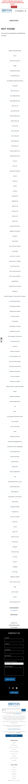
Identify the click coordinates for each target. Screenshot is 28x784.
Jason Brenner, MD (15, 111)
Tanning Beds (15, 321)
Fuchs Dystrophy (15, 552)
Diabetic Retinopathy (15, 396)
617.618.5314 (18, 732)
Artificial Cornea (15, 536)
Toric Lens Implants (15, 376)
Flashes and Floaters (15, 436)
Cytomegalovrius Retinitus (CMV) (15, 416)
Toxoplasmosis (14, 511)
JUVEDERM (15, 567)
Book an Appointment (15, 602)
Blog (15, 587)
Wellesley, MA (15, 201)
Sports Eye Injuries (15, 316)
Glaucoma (14, 521)
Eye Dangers (15, 251)
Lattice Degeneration (15, 451)
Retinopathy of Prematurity (14, 496)
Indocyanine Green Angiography (15, 446)
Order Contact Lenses (15, 582)
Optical (15, 176)
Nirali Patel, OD (15, 146)
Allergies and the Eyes (15, 231)
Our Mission (15, 86)
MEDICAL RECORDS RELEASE (15, 50)
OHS (15, 476)
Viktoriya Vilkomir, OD (15, 151)
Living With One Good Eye (15, 286)
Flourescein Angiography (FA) (15, 441)
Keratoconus (15, 541)
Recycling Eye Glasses (15, 306)
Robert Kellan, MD (15, 121)
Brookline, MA (15, 196)
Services (15, 161)
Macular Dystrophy (14, 456)
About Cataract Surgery (15, 361)
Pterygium (15, 546)
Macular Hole (15, 466)
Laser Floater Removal (15, 60)
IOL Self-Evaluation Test (15, 356)
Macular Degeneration (15, 401)
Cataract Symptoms (15, 351)
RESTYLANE (15, 572)
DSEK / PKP (15, 531)
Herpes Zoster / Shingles (15, 261)
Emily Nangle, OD (15, 141)
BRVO (15, 411)
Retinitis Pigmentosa (15, 486)
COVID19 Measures (15, 76)
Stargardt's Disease (15, 506)
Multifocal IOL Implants (15, 371)
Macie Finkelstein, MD (15, 116)
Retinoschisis (15, 501)
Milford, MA (14, 221)
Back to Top (14, 735)
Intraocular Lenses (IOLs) (15, 366)
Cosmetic (15, 557)
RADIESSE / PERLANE (15, 577)
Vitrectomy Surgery (15, 516)
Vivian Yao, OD (14, 106)
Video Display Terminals (15, 326)
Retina (14, 391)
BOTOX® (15, 562)
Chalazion (15, 236)
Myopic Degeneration (15, 471)
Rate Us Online (14, 592)
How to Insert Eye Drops (14, 271)
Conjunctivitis (15, 241)
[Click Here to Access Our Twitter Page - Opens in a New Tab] (13, 688)
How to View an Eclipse (15, 276)
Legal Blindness (14, 281)
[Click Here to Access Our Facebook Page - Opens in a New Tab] (9, 688)
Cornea (15, 526)
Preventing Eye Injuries (15, 301)
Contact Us (15, 181)
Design (15, 65)
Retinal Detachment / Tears (15, 481)
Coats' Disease (14, 421)
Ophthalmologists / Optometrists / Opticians (15, 296)
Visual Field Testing (14, 341)
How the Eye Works (14, 266)
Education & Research (15, 171)
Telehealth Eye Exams (15, 71)
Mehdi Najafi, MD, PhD (15, 101)
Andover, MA (15, 216)
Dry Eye (15, 597)
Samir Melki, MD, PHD (15, 96)
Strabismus (15, 291)
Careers (15, 186)
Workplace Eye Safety (15, 331)
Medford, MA (15, 206)
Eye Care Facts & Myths (15, 246)
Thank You (14, 166)
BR (14, 406)
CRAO (15, 431)
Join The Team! (14, 692)
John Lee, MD (15, 126)
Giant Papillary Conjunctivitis (15, 336)
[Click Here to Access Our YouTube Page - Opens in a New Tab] (16, 688)
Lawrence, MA (15, 211)
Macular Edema (15, 461)
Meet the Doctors (15, 91)
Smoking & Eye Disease (14, 311)
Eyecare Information (15, 226)
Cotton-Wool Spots (15, 426)
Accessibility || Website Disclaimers (15, 81)
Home (15, 55)
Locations (15, 191)
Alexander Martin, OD (15, 156)
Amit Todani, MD (15, 136)
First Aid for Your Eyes (15, 256)
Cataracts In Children (15, 381)
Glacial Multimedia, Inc (17, 713)
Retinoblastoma (15, 491)
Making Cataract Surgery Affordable (15, 386)
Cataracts (15, 346)
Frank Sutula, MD (15, 131)
